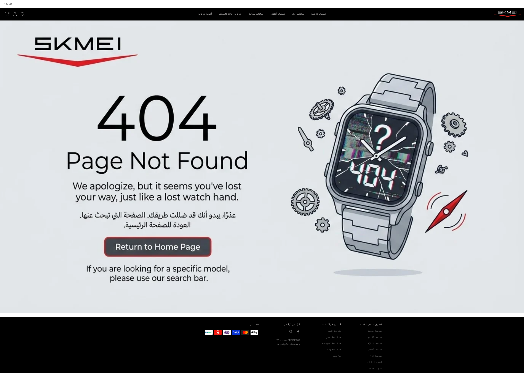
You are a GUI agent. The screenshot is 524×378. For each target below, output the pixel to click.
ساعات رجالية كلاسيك (230, 14)
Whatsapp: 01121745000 (288, 340)
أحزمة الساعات (374, 362)
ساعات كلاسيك (374, 337)
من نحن (337, 356)
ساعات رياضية (318, 14)
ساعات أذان (298, 14)
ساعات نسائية (256, 14)
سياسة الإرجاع (333, 350)
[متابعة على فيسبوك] (298, 331)
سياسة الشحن (333, 337)
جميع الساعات (374, 369)
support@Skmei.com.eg (288, 344)
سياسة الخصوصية (331, 344)
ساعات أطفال (277, 14)
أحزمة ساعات (205, 14)
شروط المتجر (334, 331)
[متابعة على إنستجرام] (290, 331)
